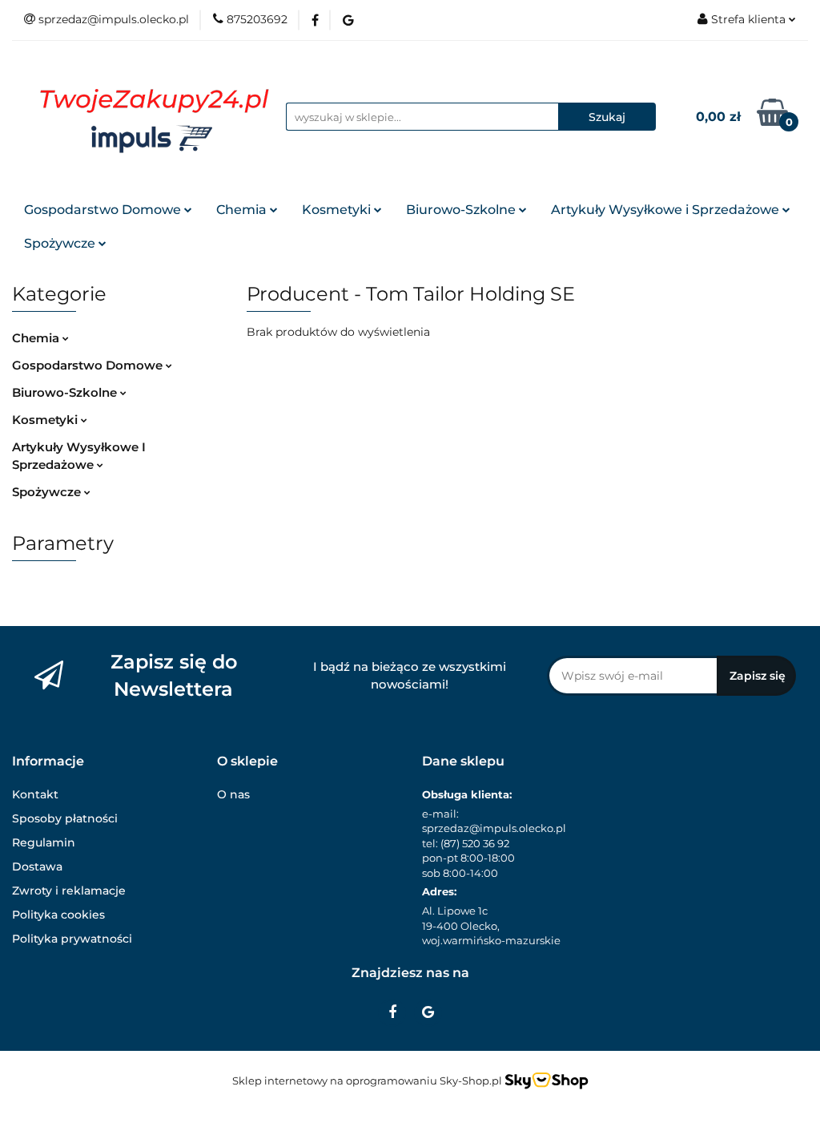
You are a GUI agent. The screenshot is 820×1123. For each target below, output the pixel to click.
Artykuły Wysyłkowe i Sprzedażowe (666, 209)
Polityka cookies (58, 914)
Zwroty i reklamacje (69, 890)
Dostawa (37, 866)
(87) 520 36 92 (474, 843)
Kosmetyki (338, 209)
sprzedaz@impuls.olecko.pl (494, 828)
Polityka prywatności (72, 938)
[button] (48, 762)
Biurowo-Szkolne (462, 209)
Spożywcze (61, 243)
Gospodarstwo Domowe (104, 209)
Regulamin (43, 842)
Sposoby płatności (65, 818)
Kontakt (35, 794)
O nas (233, 794)
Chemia (243, 209)
